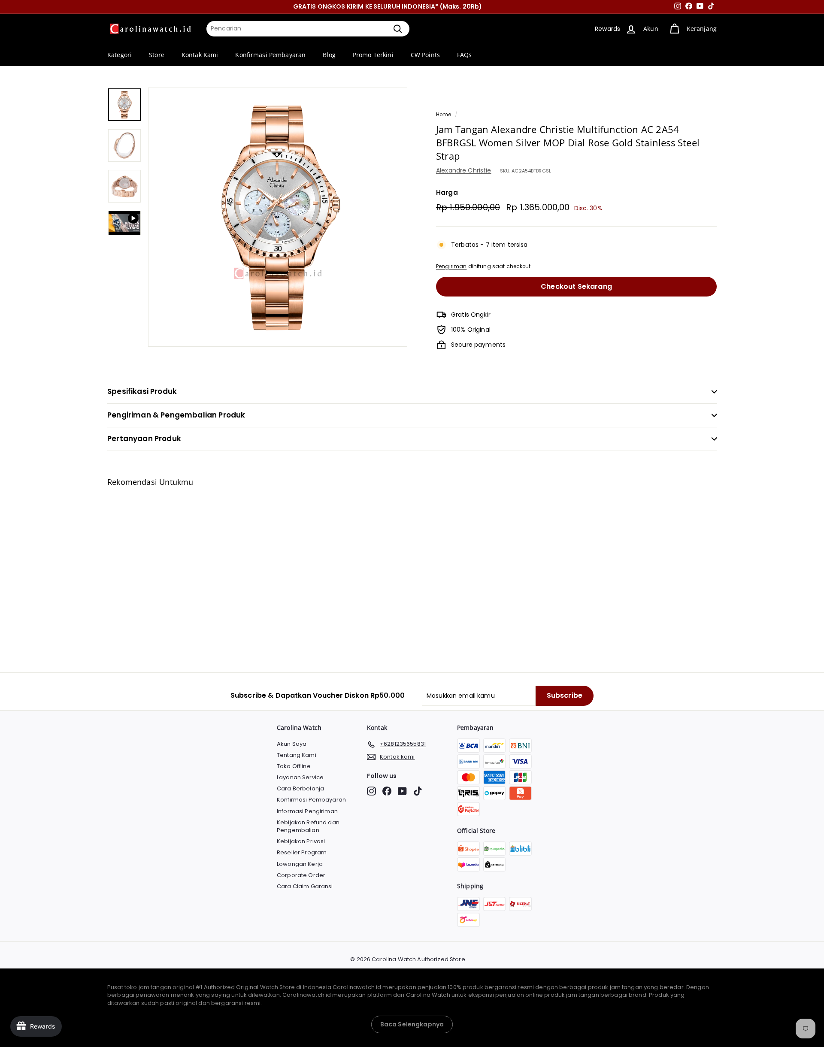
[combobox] (308, 29)
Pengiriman (451, 266)
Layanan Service (300, 777)
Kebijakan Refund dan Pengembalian (308, 826)
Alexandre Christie (463, 170)
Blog (329, 55)
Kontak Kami (200, 55)
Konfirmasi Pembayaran (270, 55)
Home (443, 114)
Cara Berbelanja (300, 788)
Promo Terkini (373, 55)
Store (156, 55)
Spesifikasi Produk (142, 391)
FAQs (464, 55)
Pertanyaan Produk (144, 438)
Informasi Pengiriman (307, 811)
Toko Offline (294, 766)
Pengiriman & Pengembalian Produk (176, 415)
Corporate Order (301, 875)
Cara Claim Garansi (305, 886)
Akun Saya (291, 744)
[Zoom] (277, 217)
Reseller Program (302, 852)
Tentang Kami (296, 755)
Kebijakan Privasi (301, 841)
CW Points (425, 55)
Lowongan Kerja (300, 864)
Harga (447, 192)
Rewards (607, 28)
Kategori (119, 55)
